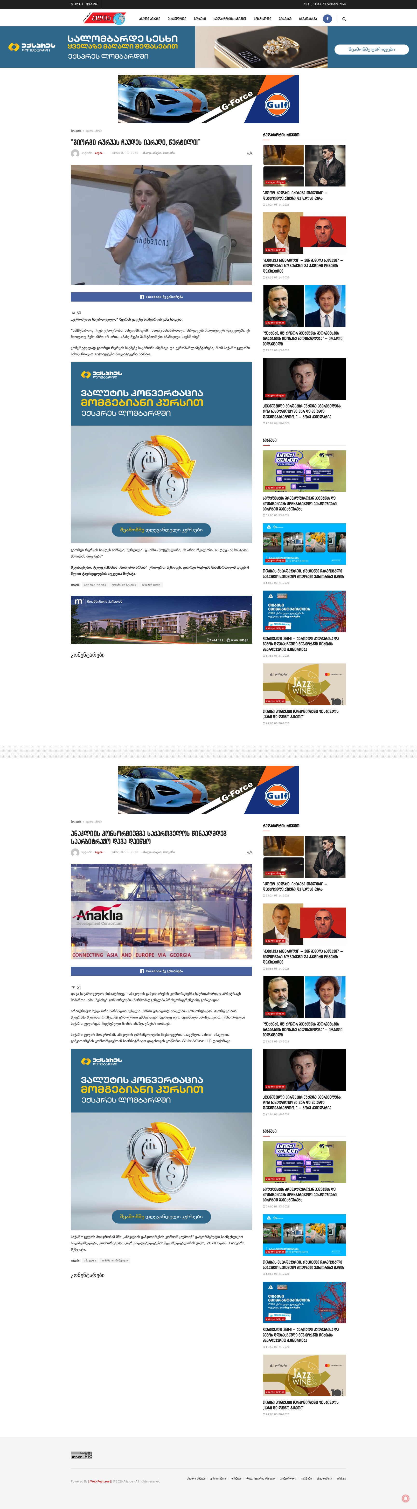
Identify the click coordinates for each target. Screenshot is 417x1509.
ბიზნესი (200, 19)
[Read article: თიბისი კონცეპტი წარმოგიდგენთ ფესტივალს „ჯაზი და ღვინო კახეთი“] (304, 684)
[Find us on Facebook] (327, 18)
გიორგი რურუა (95, 584)
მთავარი (76, 130)
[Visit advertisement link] (208, 103)
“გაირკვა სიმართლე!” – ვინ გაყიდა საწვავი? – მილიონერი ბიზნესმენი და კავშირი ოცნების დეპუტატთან (303, 265)
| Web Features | (100, 1481)
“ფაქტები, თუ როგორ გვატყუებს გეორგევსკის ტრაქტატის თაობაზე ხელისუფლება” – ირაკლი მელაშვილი (302, 338)
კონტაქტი (92, 4)
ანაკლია (90, 1260)
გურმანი (285, 19)
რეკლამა (77, 4)
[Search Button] (344, 18)
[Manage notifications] (406, 1498)
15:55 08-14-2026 (277, 277)
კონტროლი (262, 19)
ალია (99, 153)
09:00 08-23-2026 (277, 515)
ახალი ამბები (149, 19)
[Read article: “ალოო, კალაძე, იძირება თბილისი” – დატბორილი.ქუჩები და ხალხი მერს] (304, 166)
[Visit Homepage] (104, 18)
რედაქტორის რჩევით (230, 19)
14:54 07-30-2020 (124, 153)
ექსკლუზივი (177, 19)
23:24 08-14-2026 (277, 204)
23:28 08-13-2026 (277, 350)
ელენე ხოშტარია (124, 584)
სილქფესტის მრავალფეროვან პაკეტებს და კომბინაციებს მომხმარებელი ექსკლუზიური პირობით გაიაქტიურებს (300, 503)
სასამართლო (151, 584)
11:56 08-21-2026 (277, 655)
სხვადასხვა (308, 19)
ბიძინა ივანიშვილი (115, 1260)
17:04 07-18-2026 (277, 423)
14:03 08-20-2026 (277, 723)
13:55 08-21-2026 (277, 583)
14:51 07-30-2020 (124, 852)
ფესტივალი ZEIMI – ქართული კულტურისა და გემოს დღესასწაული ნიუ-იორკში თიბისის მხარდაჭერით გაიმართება (301, 644)
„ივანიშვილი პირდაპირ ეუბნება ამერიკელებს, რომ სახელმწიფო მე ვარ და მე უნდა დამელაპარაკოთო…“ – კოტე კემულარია (302, 411)
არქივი (341, 1478)
